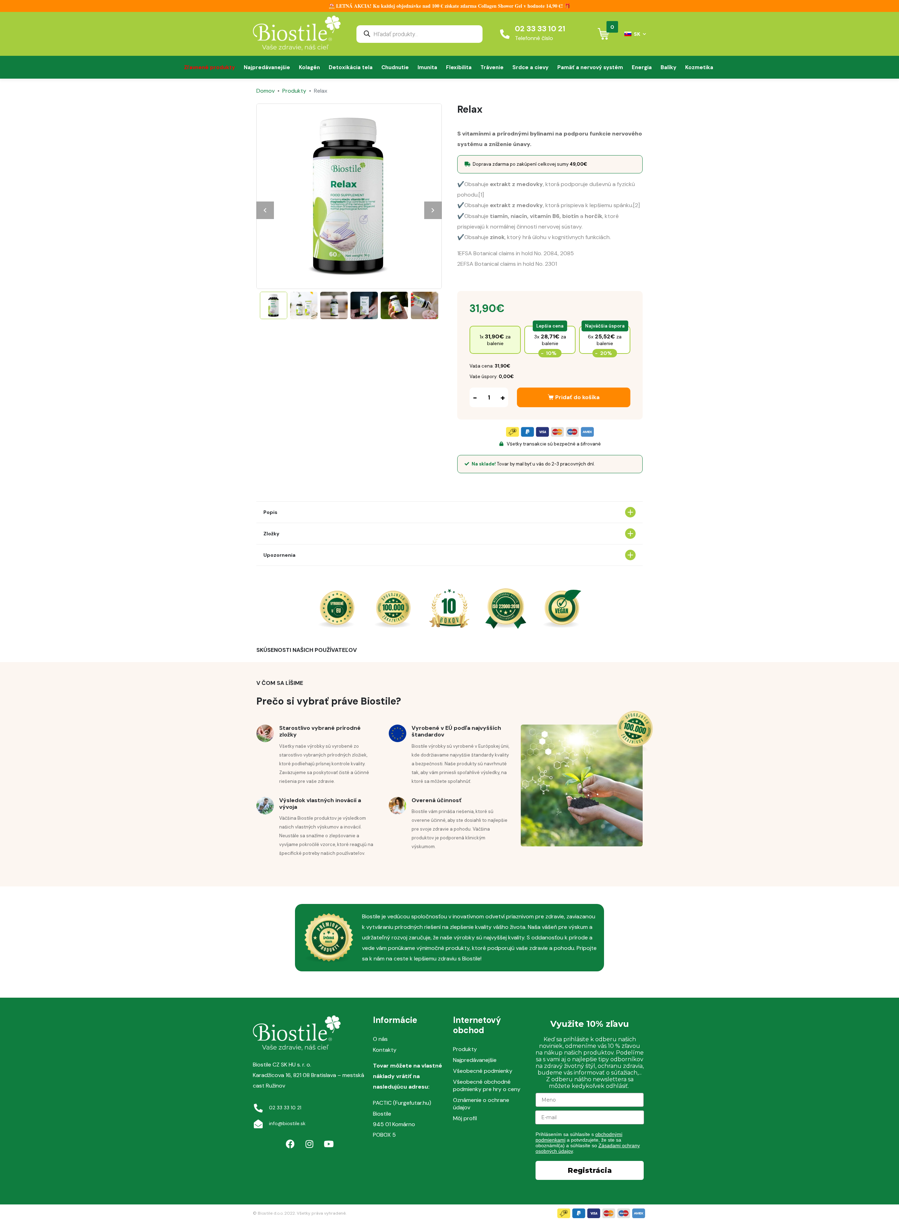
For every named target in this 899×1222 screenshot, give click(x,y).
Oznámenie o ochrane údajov (481, 1103)
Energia (642, 67)
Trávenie (492, 67)
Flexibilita (459, 67)
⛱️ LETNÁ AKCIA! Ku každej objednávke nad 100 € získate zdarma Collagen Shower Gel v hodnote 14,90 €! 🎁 (449, 5)
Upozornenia (279, 555)
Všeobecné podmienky (482, 1071)
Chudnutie (395, 67)
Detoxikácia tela (351, 67)
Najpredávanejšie (267, 67)
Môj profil (465, 1118)
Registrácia (590, 1170)
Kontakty (384, 1049)
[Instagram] (309, 1144)
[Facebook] (290, 1144)
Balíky (668, 67)
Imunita (427, 67)
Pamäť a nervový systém (590, 67)
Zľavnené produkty (209, 67)
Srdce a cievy (530, 67)
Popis (270, 512)
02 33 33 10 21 (540, 29)
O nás (380, 1039)
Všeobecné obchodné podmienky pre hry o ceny (486, 1085)
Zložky (271, 533)
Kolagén (309, 67)
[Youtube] (328, 1144)
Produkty (465, 1049)
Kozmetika (699, 67)
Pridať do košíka (577, 397)
